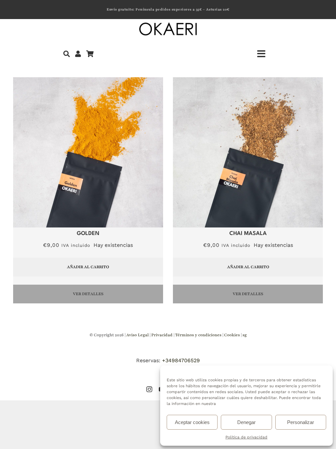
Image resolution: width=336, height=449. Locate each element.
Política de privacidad (246, 437)
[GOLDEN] (88, 81)
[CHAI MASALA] (248, 81)
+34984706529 (181, 360)
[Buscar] (66, 54)
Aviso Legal (137, 335)
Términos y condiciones (198, 335)
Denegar (246, 422)
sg (244, 335)
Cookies (232, 335)
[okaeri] (168, 23)
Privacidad (162, 335)
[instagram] (149, 389)
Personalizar (300, 422)
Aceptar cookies (192, 422)
